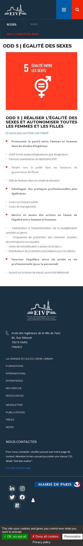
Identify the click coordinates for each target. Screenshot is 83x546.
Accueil (12, 24)
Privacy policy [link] (41, 542)
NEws (10, 427)
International (16, 373)
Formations (14, 365)
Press (10, 419)
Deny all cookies (46, 536)
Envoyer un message (18, 468)
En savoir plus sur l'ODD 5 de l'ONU (26, 133)
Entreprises (14, 380)
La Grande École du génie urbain (29, 358)
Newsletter (14, 404)
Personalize (72, 536)
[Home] (15, 9)
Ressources (15, 395)
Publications (15, 412)
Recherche (14, 388)
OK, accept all (16, 536)
